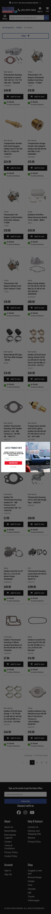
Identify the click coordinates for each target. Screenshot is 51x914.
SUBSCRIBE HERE (13, 463)
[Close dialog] (48, 443)
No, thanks (13, 467)
